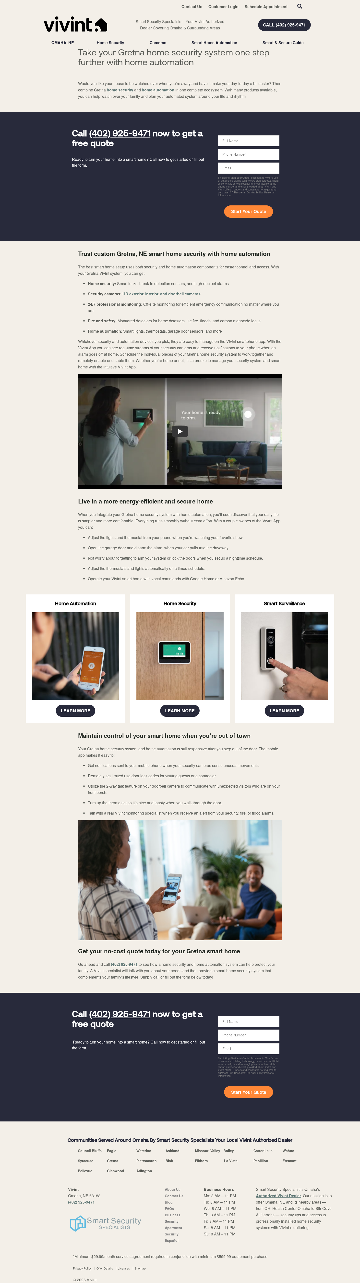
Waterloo (143, 1150)
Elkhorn (201, 1160)
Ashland (173, 1150)
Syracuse (85, 1160)
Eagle (111, 1150)
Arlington (144, 1170)
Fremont (290, 1160)
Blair (169, 1160)
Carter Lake (263, 1150)
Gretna (112, 1160)
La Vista (231, 1160)
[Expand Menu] (126, 42)
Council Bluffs (90, 1150)
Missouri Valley (207, 1150)
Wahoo (288, 1150)
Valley (229, 1150)
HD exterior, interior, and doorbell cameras (161, 294)
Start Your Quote (248, 211)
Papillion (260, 1160)
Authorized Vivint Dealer (278, 1195)
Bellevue (85, 1170)
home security (120, 90)
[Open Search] (299, 6)
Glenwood (115, 1170)
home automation (158, 90)
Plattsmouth (146, 1160)
